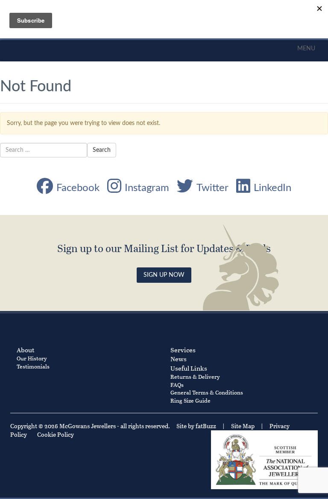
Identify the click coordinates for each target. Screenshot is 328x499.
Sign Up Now (164, 275)
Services (183, 349)
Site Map (243, 425)
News (178, 358)
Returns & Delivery (195, 376)
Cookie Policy (55, 434)
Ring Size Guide (190, 400)
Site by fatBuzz (196, 425)
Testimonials (33, 366)
